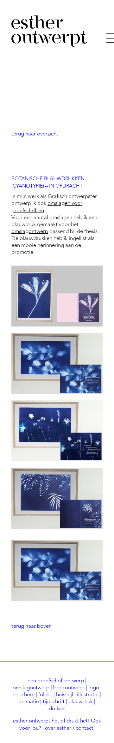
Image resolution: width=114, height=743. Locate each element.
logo (93, 688)
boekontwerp (69, 688)
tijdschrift (54, 701)
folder (45, 695)
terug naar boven (31, 626)
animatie (29, 701)
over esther (58, 728)
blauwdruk (80, 701)
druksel (57, 708)
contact (84, 728)
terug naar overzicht (34, 134)
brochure (24, 695)
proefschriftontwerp (60, 681)
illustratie (87, 695)
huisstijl (64, 695)
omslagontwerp (29, 231)
